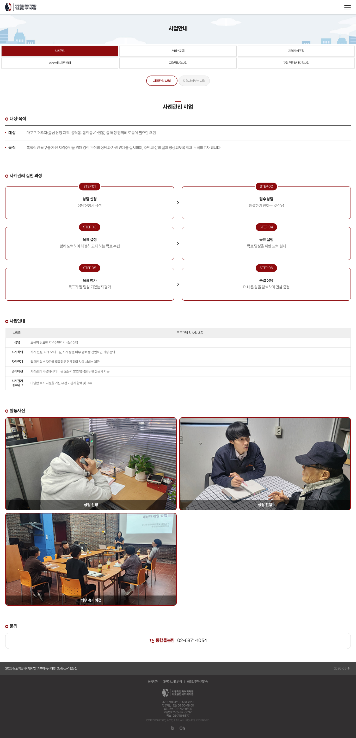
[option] (178, 668)
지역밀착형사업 (178, 63)
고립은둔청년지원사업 (296, 63)
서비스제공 (178, 51)
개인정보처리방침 (172, 681)
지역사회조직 (296, 51)
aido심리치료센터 (60, 63)
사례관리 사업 (162, 81)
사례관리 (60, 51)
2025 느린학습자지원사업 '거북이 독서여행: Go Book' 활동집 (41, 668)
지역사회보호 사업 (194, 81)
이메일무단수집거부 (197, 681)
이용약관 (152, 681)
